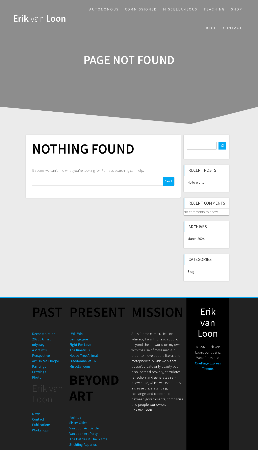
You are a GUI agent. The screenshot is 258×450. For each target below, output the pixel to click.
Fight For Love (80, 344)
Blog (211, 27)
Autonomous (104, 9)
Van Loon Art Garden (84, 428)
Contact (232, 27)
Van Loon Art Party (83, 433)
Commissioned (141, 9)
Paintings (39, 366)
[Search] (222, 146)
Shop (236, 9)
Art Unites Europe (45, 361)
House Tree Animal (83, 355)
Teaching (214, 9)
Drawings (39, 371)
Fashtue (75, 417)
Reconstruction (43, 333)
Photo (37, 377)
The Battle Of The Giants (88, 439)
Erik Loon (39, 18)
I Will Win (76, 333)
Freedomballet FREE (84, 361)
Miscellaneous (180, 9)
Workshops (40, 430)
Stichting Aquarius (83, 444)
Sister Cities (78, 422)
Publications (41, 424)
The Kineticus (79, 350)
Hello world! (196, 182)
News (36, 413)
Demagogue (78, 339)
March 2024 (196, 238)
